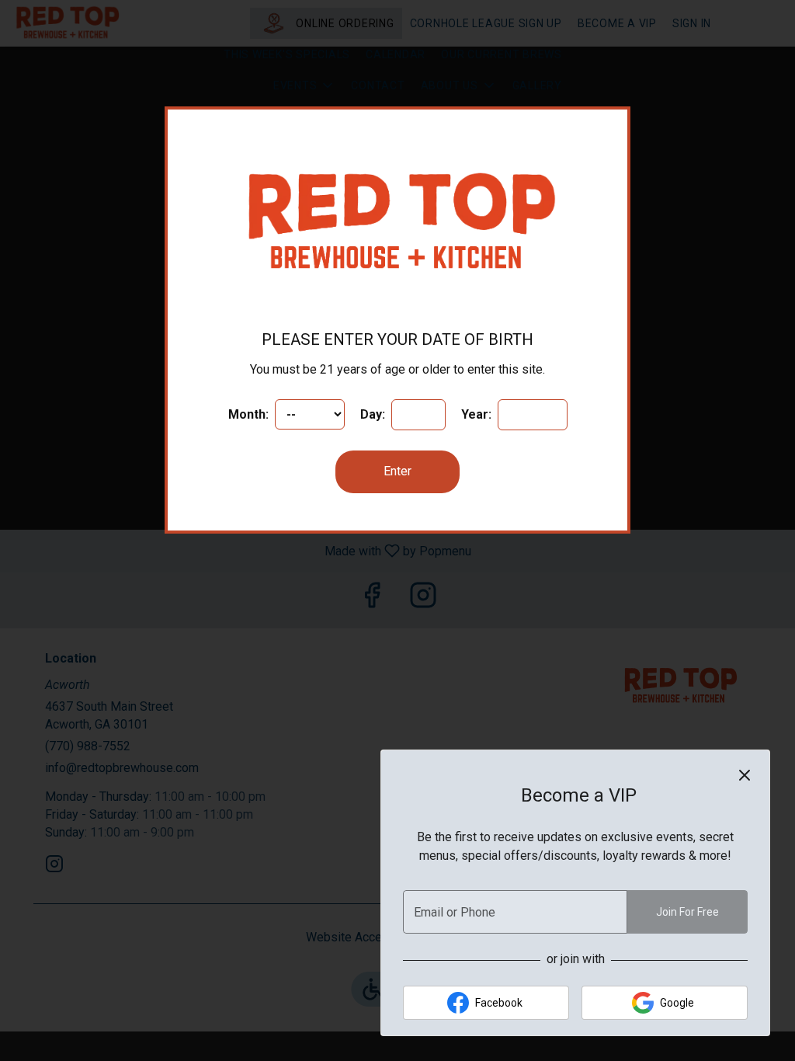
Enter (397, 471)
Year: (478, 414)
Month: (250, 414)
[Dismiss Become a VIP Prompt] (744, 775)
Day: (374, 414)
